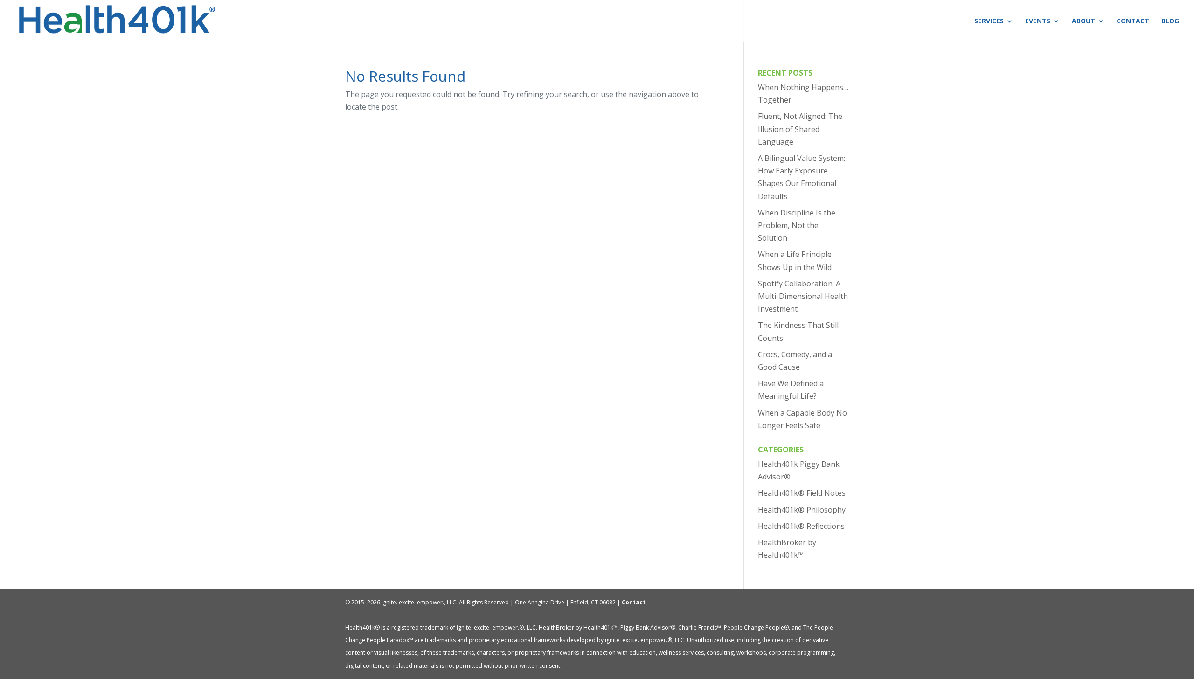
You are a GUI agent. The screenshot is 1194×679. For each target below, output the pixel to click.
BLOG (1170, 21)
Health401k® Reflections (801, 526)
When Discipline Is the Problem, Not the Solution (796, 225)
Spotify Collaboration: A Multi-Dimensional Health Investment (803, 296)
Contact (1133, 21)
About (1083, 21)
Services (989, 21)
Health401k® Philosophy (802, 510)
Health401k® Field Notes (802, 493)
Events (1037, 21)
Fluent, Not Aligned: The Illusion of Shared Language (800, 128)
